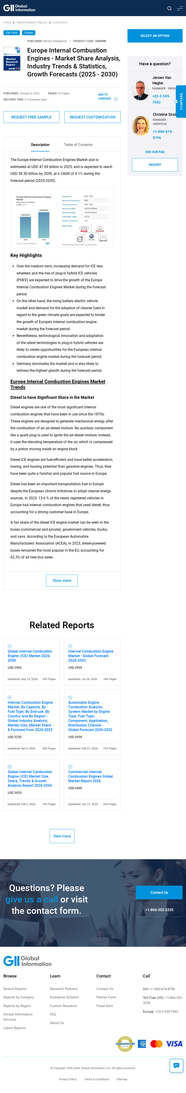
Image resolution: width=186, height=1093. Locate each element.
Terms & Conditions (96, 1079)
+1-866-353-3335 (159, 909)
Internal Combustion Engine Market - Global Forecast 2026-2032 (90, 656)
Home (7, 22)
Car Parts (11, 32)
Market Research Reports (32, 22)
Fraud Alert (104, 1006)
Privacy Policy (68, 1079)
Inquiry (155, 164)
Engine (28, 32)
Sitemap (122, 1079)
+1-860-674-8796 (162, 989)
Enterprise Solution (64, 997)
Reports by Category (18, 997)
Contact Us (159, 892)
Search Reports (15, 989)
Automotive (60, 22)
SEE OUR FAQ (155, 152)
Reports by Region (17, 1006)
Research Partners (64, 989)
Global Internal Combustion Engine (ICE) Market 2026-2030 (30, 656)
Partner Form (106, 997)
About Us (57, 1023)
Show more (62, 580)
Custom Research (63, 1006)
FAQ (53, 1014)
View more (62, 836)
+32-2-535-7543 (166, 1012)
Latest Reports (14, 1028)
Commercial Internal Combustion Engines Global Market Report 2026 (90, 776)
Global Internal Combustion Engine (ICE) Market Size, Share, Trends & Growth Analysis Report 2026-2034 (30, 778)
